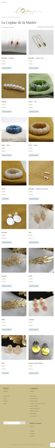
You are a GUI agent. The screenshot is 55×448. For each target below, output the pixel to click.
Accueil (3, 17)
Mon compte (33, 396)
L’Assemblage (33, 413)
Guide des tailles (34, 406)
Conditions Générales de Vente (37, 403)
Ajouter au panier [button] (7, 68)
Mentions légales (34, 401)
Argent (5, 403)
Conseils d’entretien (35, 408)
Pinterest (32, 436)
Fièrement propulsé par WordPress (20, 444)
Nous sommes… (34, 416)
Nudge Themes (39, 444)
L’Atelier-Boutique (34, 411)
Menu (5, 2)
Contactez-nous (34, 398)
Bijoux (4, 398)
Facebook (32, 433)
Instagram (32, 431)
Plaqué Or (5, 401)
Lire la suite (5, 198)
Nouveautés (6, 396)
